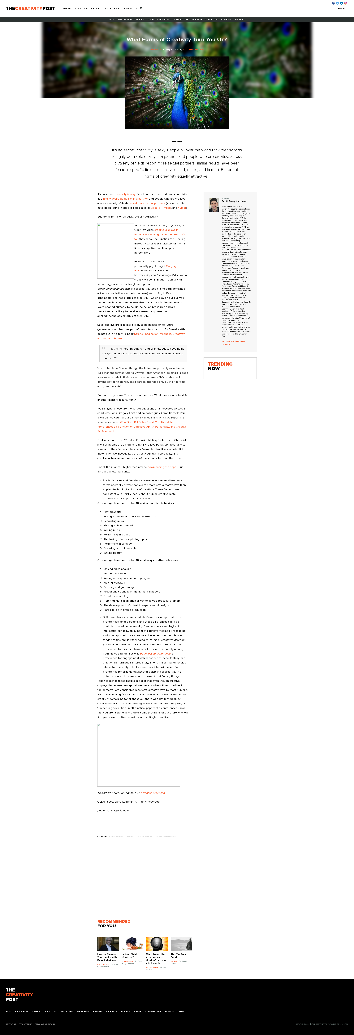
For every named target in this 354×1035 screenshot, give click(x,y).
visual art (156, 207)
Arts (111, 19)
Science (140, 19)
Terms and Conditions (45, 1024)
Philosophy (164, 19)
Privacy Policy (25, 1024)
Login (341, 9)
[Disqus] (146, 879)
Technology (50, 1012)
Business (197, 19)
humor (182, 207)
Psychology (181, 19)
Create (137, 1012)
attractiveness (116, 836)
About (117, 8)
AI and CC (240, 19)
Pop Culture (125, 19)
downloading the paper (162, 467)
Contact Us (11, 1024)
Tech (151, 19)
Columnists (130, 8)
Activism (226, 19)
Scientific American (153, 793)
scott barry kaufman (166, 836)
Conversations (92, 8)
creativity (130, 836)
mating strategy (145, 836)
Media (78, 8)
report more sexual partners (147, 203)
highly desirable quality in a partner (125, 198)
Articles (67, 8)
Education (211, 19)
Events (107, 8)
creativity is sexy (125, 194)
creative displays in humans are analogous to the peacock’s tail (159, 234)
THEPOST (19, 995)
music (167, 207)
